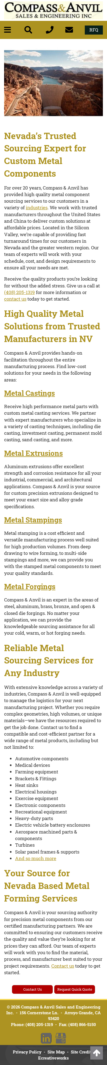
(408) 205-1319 (19, 292)
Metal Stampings (33, 519)
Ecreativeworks (53, 1058)
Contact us (62, 966)
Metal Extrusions (33, 453)
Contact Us (32, 989)
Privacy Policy (27, 1052)
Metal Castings (29, 393)
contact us (15, 299)
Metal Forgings (29, 586)
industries (36, 207)
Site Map (56, 1052)
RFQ (93, 30)
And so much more (35, 858)
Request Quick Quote (74, 989)
